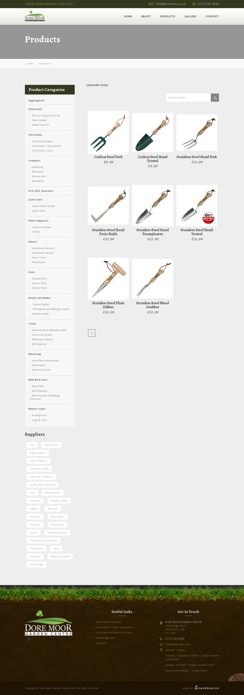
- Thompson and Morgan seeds (49, 309)
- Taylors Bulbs (39, 304)
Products (167, 16)
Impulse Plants (59, 500)
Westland (35, 556)
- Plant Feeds (38, 120)
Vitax (56, 548)
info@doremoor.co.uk (171, 4)
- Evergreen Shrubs (42, 252)
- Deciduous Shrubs (42, 248)
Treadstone (36, 548)
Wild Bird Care (37, 379)
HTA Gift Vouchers (41, 190)
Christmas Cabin (39, 468)
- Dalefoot (36, 167)
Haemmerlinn (52, 492)
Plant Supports (38, 220)
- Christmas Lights (41, 141)
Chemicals (35, 109)
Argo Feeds (51, 444)
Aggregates (36, 100)
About (146, 16)
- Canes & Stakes (40, 227)
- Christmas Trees (41, 150)
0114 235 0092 (208, 4)
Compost (34, 160)
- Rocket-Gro (38, 176)
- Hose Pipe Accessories (44, 360)
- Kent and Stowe (41, 334)
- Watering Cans (40, 369)
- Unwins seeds (39, 313)
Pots (31, 272)
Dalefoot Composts (41, 476)
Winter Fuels (36, 408)
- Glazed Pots (38, 278)
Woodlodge (36, 564)
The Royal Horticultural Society (114, 632)
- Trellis (35, 231)
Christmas (35, 134)
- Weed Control (39, 124)
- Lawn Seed (37, 210)
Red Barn (35, 524)
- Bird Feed (37, 386)
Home (128, 16)
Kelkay (34, 508)
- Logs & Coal (38, 419)
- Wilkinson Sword (41, 339)
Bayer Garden (38, 452)
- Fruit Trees (38, 257)
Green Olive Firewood (42, 484)
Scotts (33, 532)
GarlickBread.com (209, 688)
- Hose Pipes (37, 365)
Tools (32, 323)
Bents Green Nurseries (109, 621)
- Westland (37, 181)
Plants (32, 241)
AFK (32, 444)
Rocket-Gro (57, 524)
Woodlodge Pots (105, 637)
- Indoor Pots (38, 283)
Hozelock (35, 500)
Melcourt (52, 508)
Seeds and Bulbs (39, 297)
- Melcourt (36, 171)
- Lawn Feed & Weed (42, 206)
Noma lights (57, 516)
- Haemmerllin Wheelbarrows (48, 330)
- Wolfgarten (38, 344)
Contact (212, 16)
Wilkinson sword (60, 556)
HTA (32, 492)
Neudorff (35, 516)
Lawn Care (35, 199)
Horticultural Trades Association (114, 627)
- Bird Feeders (38, 390)
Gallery (191, 16)
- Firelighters (38, 415)
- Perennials (37, 262)
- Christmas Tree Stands (45, 145)
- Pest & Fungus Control (45, 115)
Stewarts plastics (57, 532)
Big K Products (38, 460)
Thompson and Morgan (43, 540)
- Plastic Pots (38, 287)
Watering (34, 354)
